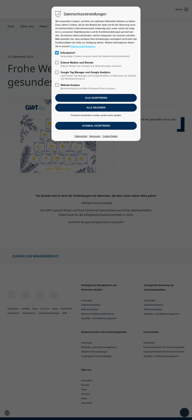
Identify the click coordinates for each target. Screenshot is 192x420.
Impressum (94, 136)
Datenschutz (81, 136)
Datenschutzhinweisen (83, 46)
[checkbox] (57, 52)
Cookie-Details (110, 136)
